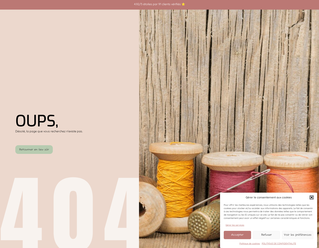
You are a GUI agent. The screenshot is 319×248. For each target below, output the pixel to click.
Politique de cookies (249, 243)
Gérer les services (235, 225)
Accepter (237, 235)
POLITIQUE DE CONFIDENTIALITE (279, 243)
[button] (311, 197)
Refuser (266, 235)
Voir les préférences (297, 235)
